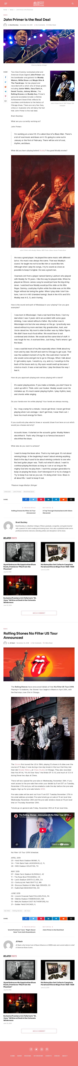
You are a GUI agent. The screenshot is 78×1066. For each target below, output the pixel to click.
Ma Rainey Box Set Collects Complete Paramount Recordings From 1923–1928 (57, 565)
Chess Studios (39, 770)
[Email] (5, 101)
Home (12, 1056)
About (65, 1056)
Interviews (38, 1056)
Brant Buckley (14, 25)
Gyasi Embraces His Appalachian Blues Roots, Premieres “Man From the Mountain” (19, 566)
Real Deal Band (29, 491)
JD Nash (12, 643)
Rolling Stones (17, 911)
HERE (42, 789)
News (5, 15)
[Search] (72, 3)
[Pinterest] (5, 96)
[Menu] (5, 3)
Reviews (27, 1056)
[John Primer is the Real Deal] (39, 46)
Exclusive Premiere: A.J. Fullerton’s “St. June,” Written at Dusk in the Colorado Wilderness (19, 600)
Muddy (42, 151)
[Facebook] (5, 77)
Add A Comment (39, 613)
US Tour (27, 911)
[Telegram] (5, 91)
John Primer (17, 491)
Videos (57, 1056)
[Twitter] (5, 82)
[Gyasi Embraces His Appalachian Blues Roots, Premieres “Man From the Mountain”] (20, 552)
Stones (18, 764)
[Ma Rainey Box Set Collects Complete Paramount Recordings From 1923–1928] (58, 552)
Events (49, 1056)
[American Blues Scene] (39, 3)
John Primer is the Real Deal (53, 930)
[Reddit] (5, 87)
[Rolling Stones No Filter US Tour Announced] (39, 664)
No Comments (40, 25)
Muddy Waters (25, 770)
